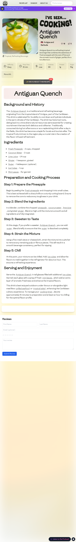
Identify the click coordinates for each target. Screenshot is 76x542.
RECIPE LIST (23, 3)
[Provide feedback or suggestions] (73, 539)
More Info (7, 74)
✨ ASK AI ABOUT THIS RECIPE (38, 82)
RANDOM (34, 3)
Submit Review (9, 354)
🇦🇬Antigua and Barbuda (47, 43)
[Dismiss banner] (74, 9)
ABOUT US (44, 3)
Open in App (68, 8)
